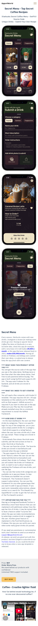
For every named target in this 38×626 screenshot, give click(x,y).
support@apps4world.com (12, 535)
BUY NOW (9, 579)
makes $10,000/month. (16, 353)
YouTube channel (8, 542)
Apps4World (7, 3)
